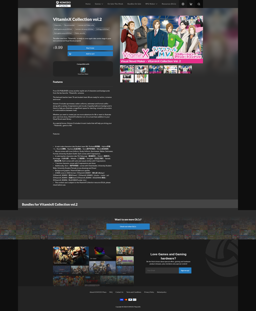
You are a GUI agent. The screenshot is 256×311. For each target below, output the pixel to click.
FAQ (110, 292)
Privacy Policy (149, 292)
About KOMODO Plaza (98, 292)
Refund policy (161, 292)
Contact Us (119, 292)
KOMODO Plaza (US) (133, 307)
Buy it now (90, 48)
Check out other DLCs (128, 226)
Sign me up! (185, 270)
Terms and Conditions (133, 292)
